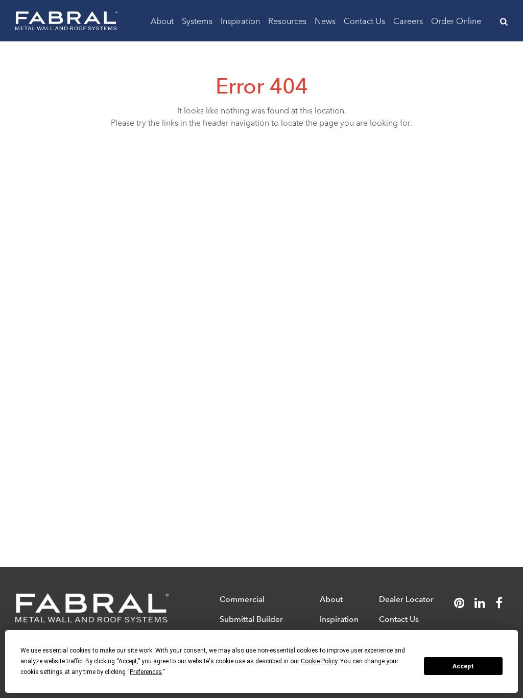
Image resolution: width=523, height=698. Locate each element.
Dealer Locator (406, 599)
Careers (408, 20)
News (325, 20)
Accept (463, 666)
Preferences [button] (146, 672)
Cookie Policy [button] (319, 661)
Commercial (242, 599)
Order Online (456, 20)
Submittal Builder (251, 619)
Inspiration (240, 20)
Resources (287, 20)
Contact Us (364, 20)
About (162, 20)
